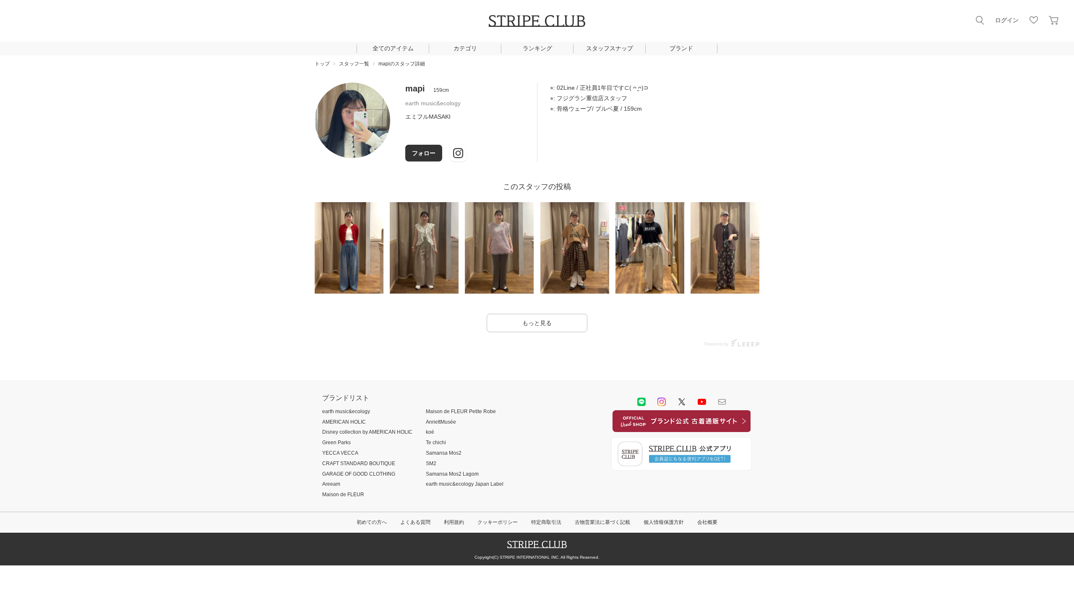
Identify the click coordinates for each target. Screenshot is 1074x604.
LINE (641, 401)
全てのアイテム (393, 48)
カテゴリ (465, 48)
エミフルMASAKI (428, 116)
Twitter (681, 401)
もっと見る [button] (537, 323)
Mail (722, 401)
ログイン (1007, 20)
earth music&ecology (433, 103)
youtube (701, 401)
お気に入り (1034, 20)
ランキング (537, 48)
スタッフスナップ (609, 48)
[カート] (1054, 20)
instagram (661, 401)
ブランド (681, 48)
